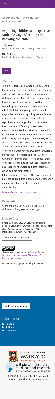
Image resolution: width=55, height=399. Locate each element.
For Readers (8, 324)
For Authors (8, 327)
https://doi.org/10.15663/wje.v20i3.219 (19, 192)
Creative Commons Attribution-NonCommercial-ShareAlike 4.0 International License (24, 255)
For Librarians (9, 330)
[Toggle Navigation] (47, 4)
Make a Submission (16, 306)
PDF (6, 70)
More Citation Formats (16, 237)
